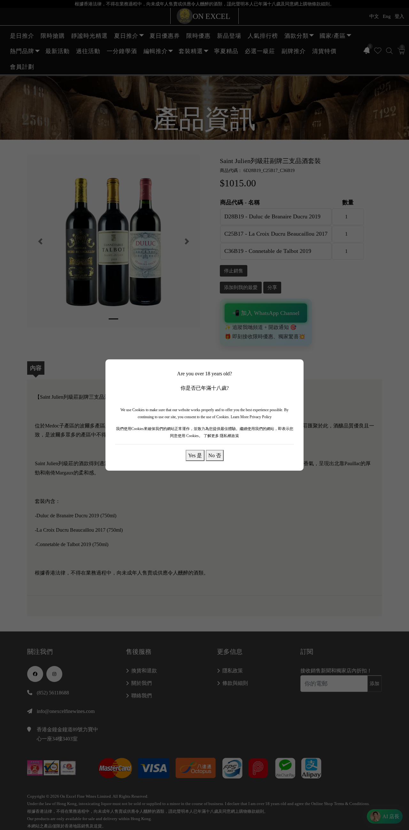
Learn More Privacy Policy (251, 417)
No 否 (214, 455)
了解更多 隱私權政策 (221, 436)
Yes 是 (195, 455)
